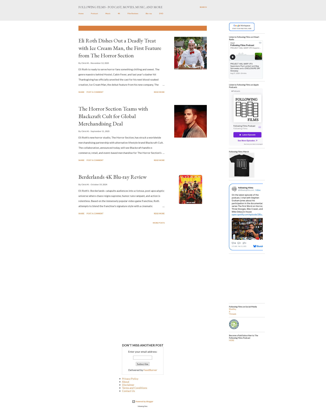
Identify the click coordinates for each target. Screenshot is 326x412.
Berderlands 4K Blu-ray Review (112, 176)
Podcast (94, 13)
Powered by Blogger (144, 401)
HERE (231, 340)
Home (81, 13)
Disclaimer (128, 384)
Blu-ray (149, 13)
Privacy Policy (130, 378)
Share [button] (81, 92)
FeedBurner (150, 369)
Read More (159, 92)
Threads (232, 314)
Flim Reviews (132, 13)
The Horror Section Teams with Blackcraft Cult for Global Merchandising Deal (113, 116)
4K (119, 13)
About (125, 381)
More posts (159, 223)
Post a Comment (95, 92)
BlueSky (232, 309)
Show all (200, 28)
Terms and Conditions (134, 387)
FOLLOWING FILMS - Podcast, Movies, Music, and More (120, 7)
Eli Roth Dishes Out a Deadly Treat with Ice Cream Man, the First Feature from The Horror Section (119, 48)
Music (107, 13)
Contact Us (128, 390)
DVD (161, 13)
